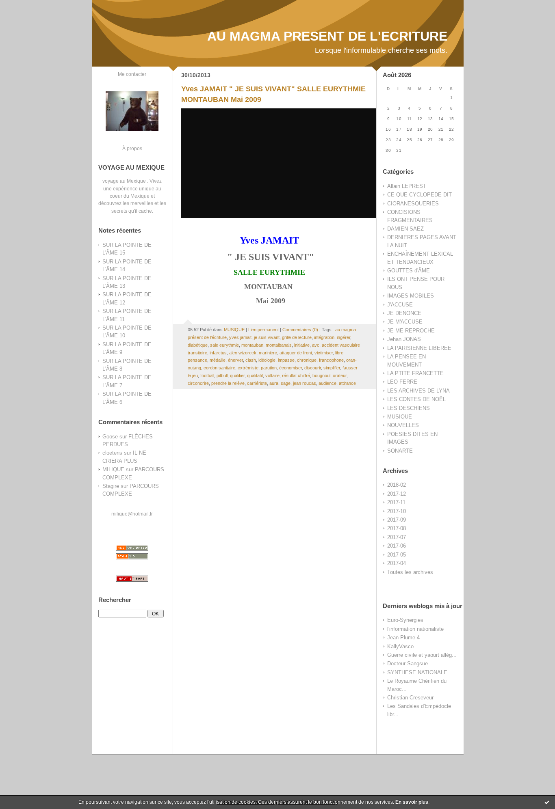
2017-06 (396, 546)
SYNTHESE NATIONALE (417, 672)
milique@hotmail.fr (132, 513)
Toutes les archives (410, 572)
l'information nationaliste (415, 629)
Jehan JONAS (404, 339)
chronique (307, 360)
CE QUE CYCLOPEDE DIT (419, 195)
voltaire (272, 375)
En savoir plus (411, 802)
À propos (132, 148)
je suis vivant (267, 337)
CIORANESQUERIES (413, 204)
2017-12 (396, 494)
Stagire (110, 486)
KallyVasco (400, 646)
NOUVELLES (403, 425)
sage (286, 383)
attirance (347, 383)
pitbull (222, 375)
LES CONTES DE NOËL (416, 399)
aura (273, 383)
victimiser (323, 352)
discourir (312, 367)
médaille (217, 360)
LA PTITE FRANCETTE (415, 373)
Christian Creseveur (410, 698)
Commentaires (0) (300, 329)
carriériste (257, 383)
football (207, 375)
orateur (340, 375)
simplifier (331, 367)
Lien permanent (263, 329)
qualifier (237, 375)
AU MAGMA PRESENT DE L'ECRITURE (327, 36)
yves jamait (240, 337)
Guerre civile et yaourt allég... (422, 655)
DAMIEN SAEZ (405, 229)
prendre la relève (228, 383)
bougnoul (321, 375)
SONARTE (400, 451)
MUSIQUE (399, 417)
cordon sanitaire (219, 367)
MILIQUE (113, 469)
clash (250, 360)
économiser (290, 367)
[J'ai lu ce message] (547, 802)
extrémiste (248, 367)
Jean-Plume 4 (403, 637)
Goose (110, 437)
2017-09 (396, 520)
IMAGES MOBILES (410, 296)
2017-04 (396, 563)
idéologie (266, 360)
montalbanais (279, 345)
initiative (302, 345)
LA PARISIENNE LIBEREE (419, 348)
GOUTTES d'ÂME (408, 271)
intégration (324, 337)
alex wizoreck (242, 352)
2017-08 (396, 528)
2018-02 (396, 485)
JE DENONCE (404, 313)
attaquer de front (296, 352)
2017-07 (396, 537)
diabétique (198, 345)
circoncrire (198, 383)
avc (315, 345)
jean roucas (304, 383)
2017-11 (396, 502)
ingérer (343, 337)
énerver (235, 360)
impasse (286, 360)
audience (327, 383)
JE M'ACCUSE (405, 322)
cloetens (112, 453)
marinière (268, 352)
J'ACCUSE (400, 305)
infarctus (218, 352)
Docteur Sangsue (407, 663)
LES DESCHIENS (408, 408)
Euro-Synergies (405, 620)
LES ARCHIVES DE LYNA (418, 391)
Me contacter (132, 74)
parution (269, 367)
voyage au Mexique (124, 180)
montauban (252, 345)
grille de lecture (297, 337)
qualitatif (255, 375)
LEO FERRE (402, 382)
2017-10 (396, 511)
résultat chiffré (296, 375)
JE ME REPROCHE (411, 331)
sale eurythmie (224, 345)
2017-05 (396, 555)
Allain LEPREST (406, 186)
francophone (331, 360)
